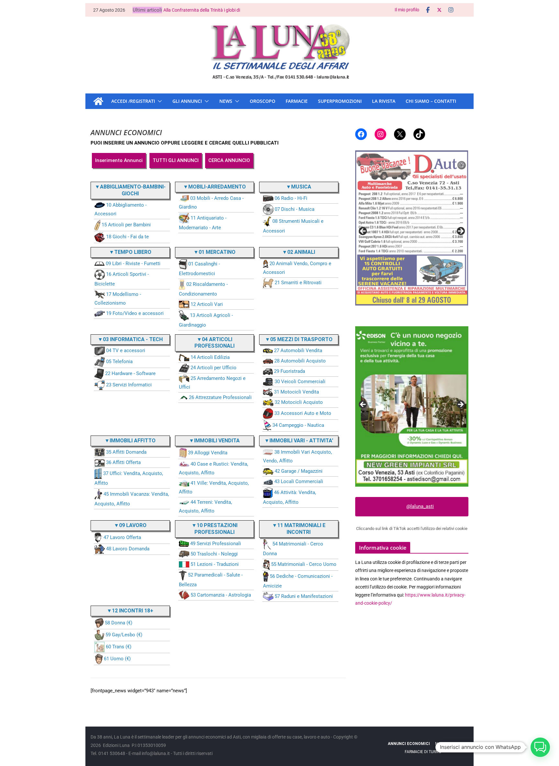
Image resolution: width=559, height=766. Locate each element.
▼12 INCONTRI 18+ (130, 611)
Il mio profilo (407, 9)
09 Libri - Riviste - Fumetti (133, 263)
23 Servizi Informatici (129, 385)
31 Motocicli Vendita (296, 392)
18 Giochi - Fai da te (127, 237)
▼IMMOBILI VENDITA (214, 440)
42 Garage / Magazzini (299, 471)
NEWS (225, 101)
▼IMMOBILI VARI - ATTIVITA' (298, 440)
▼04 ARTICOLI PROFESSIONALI (214, 342)
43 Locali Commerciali (298, 481)
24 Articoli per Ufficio (213, 368)
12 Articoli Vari (207, 304)
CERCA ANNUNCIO (229, 160)
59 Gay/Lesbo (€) (123, 635)
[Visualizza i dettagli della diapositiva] (411, 221)
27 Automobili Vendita (298, 350)
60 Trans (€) (118, 647)
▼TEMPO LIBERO (130, 252)
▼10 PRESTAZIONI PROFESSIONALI (214, 528)
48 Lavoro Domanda (127, 549)
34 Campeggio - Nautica (298, 425)
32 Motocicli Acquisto (299, 402)
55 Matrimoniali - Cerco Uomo (303, 564)
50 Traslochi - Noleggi (214, 554)
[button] (158, 101)
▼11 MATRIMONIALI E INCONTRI (298, 528)
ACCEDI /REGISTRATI (133, 101)
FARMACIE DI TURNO (423, 752)
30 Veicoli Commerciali (300, 381)
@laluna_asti (420, 506)
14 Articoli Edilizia (210, 357)
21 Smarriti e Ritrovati (298, 283)
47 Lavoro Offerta (122, 537)
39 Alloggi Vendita (207, 453)
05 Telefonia (119, 361)
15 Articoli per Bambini (126, 225)
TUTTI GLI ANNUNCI (176, 160)
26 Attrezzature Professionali (220, 397)
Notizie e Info (446, 743)
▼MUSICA (298, 187)
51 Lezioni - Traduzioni (215, 564)
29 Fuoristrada (289, 371)
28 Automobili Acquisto (300, 361)
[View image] (411, 406)
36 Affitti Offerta (123, 462)
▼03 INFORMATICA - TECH (130, 339)
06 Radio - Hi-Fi (291, 198)
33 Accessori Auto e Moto (302, 413)
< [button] (363, 231)
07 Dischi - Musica (294, 209)
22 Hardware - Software (130, 373)
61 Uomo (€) (117, 659)
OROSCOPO (262, 101)
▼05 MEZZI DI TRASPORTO (299, 339)
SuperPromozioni (340, 101)
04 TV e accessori (125, 350)
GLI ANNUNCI (187, 101)
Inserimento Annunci (119, 160)
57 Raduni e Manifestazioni (304, 596)
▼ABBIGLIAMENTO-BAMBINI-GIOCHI (130, 190)
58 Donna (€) (118, 623)
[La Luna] (98, 101)
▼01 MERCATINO (214, 252)
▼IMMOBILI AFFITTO (130, 440)
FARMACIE (297, 101)
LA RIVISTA (383, 101)
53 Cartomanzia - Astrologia (221, 595)
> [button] (460, 231)
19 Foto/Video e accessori (135, 313)
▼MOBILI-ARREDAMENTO (214, 187)
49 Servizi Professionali (215, 543)
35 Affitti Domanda (126, 452)
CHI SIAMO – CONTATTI (431, 101)
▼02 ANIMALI (298, 252)
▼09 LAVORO (130, 525)
